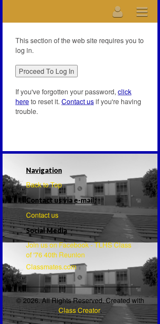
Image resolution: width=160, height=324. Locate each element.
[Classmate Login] (118, 11)
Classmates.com (51, 266)
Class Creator (79, 310)
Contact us (42, 215)
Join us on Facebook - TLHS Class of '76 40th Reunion (78, 250)
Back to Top (44, 185)
